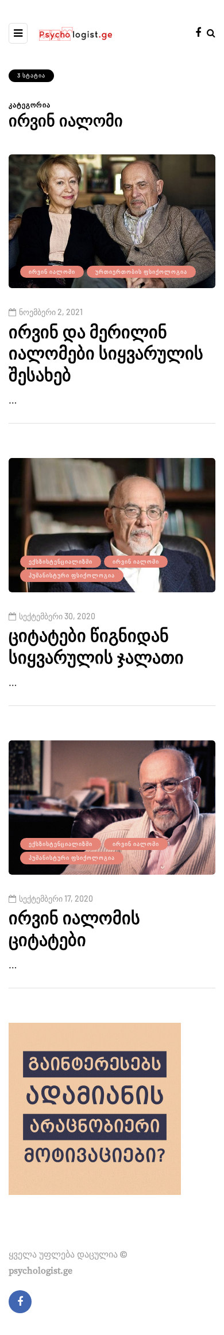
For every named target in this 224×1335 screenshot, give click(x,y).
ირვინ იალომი (52, 271)
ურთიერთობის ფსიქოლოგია (141, 271)
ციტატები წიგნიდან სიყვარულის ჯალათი (96, 647)
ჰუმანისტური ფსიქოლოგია (72, 575)
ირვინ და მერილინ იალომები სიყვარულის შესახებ (106, 354)
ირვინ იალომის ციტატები (74, 930)
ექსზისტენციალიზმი (60, 561)
